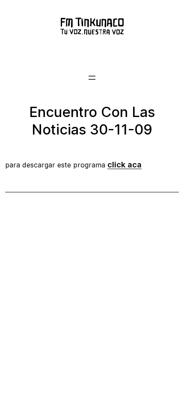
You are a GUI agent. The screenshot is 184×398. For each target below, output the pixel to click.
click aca (124, 164)
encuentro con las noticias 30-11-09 (92, 120)
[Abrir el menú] (92, 78)
